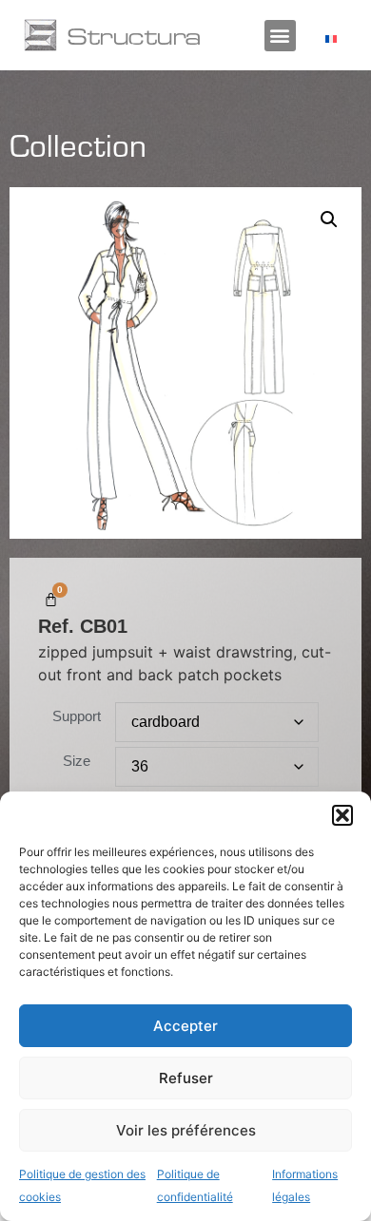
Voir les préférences (186, 1130)
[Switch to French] (331, 38)
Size (76, 761)
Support (76, 716)
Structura (134, 35)
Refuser (186, 1078)
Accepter (185, 1026)
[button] (342, 815)
